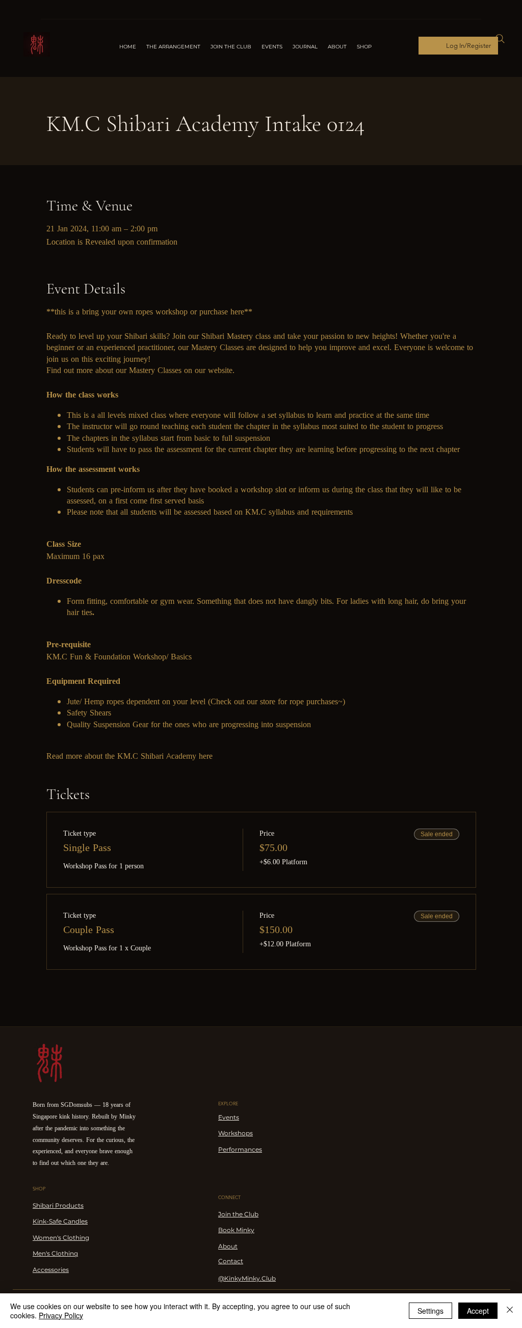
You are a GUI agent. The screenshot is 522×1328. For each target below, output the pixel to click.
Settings (430, 1311)
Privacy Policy (61, 1315)
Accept (478, 1311)
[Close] (510, 1311)
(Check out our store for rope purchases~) (275, 701)
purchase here (221, 311)
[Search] (500, 38)
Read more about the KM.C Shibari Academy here (129, 756)
